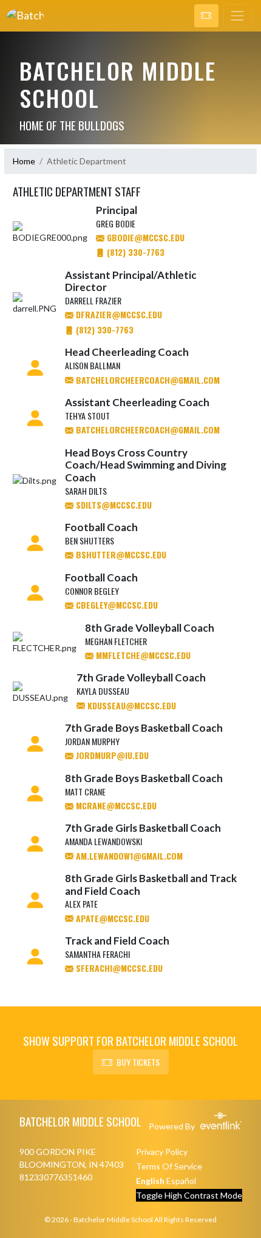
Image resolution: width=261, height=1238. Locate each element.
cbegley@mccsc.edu (115, 604)
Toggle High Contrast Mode (189, 1195)
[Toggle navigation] (238, 15)
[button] (206, 15)
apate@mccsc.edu (111, 918)
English (150, 1181)
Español (181, 1181)
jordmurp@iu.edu (111, 755)
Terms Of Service (169, 1166)
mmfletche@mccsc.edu (142, 655)
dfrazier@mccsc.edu (117, 314)
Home (24, 161)
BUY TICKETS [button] (138, 1062)
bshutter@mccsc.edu (119, 554)
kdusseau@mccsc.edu (130, 705)
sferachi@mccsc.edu (118, 968)
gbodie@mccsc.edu (144, 237)
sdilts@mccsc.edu (112, 504)
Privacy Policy (162, 1151)
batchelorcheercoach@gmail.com (146, 379)
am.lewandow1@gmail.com (128, 855)
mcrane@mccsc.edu (115, 805)
